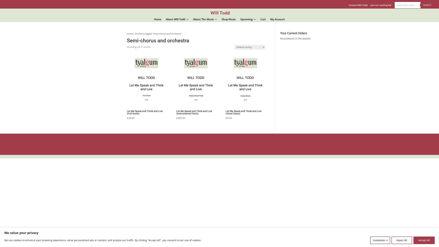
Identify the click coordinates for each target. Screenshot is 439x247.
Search (427, 5)
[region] (219, 237)
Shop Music (229, 19)
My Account (277, 19)
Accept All (424, 240)
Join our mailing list (381, 5)
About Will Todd (175, 19)
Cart (263, 19)
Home (157, 19)
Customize (379, 240)
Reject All (401, 240)
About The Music (203, 19)
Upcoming (246, 19)
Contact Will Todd (358, 5)
